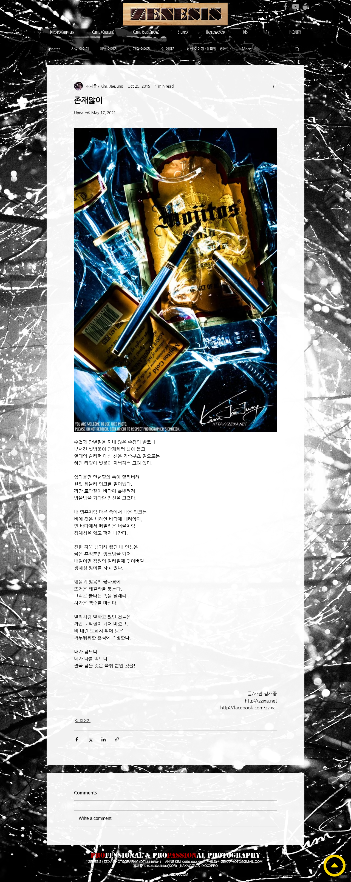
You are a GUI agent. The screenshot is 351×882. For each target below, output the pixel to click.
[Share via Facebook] (76, 739)
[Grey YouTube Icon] (295, 6)
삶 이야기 (168, 49)
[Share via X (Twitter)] (90, 739)
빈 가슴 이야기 (139, 49)
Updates (53, 49)
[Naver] (305, 6)
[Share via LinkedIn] (103, 739)
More (246, 49)
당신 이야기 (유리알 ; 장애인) (208, 49)
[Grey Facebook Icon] (285, 6)
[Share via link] (117, 739)
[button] (62, 32)
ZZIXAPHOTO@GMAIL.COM (241, 862)
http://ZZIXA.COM (175, 874)
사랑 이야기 (80, 49)
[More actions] (273, 86)
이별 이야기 (108, 49)
